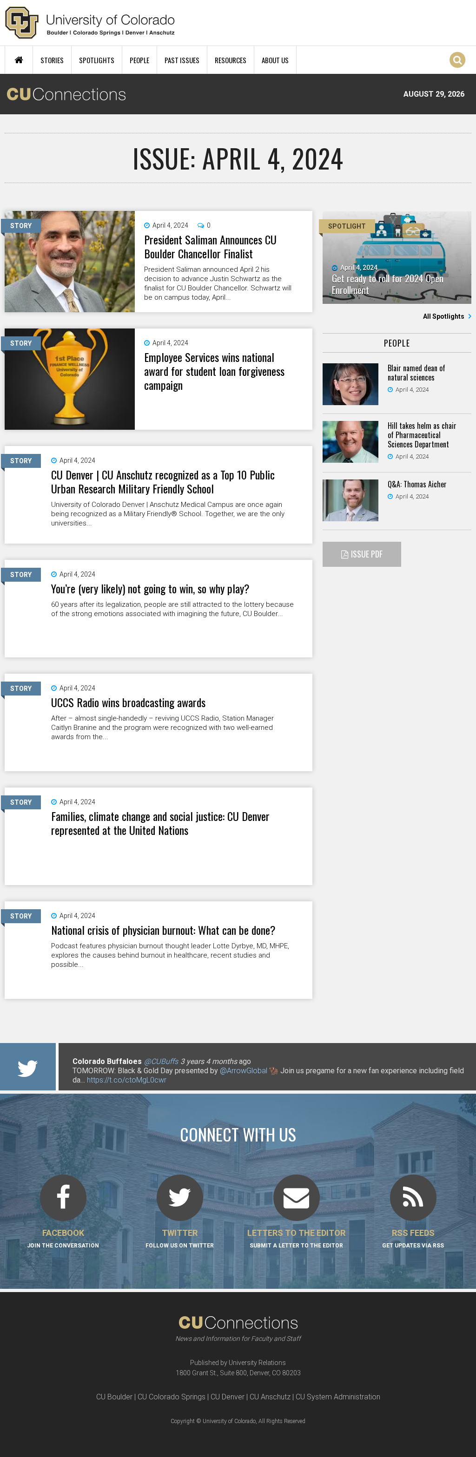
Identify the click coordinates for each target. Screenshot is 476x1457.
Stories (52, 60)
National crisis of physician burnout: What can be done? (163, 929)
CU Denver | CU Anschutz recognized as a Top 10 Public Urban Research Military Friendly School (163, 481)
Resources (230, 60)
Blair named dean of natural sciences (416, 372)
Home (19, 60)
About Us (275, 60)
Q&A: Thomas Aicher (417, 484)
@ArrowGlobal (243, 1070)
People (139, 60)
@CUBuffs (161, 1061)
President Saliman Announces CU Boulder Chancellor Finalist (210, 246)
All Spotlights (444, 316)
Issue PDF (367, 554)
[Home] (90, 23)
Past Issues (182, 60)
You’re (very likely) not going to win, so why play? (150, 588)
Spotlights (96, 60)
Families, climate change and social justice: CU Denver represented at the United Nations (160, 822)
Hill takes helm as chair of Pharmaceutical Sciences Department (422, 435)
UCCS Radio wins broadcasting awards (128, 702)
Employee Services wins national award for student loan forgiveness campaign (214, 370)
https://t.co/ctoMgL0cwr (126, 1080)
